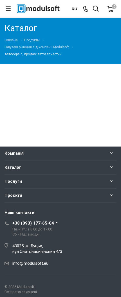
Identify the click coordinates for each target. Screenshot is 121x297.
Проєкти (13, 195)
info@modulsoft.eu (30, 263)
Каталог (13, 167)
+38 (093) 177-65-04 (33, 223)
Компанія (14, 153)
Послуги (13, 181)
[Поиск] (96, 9)
